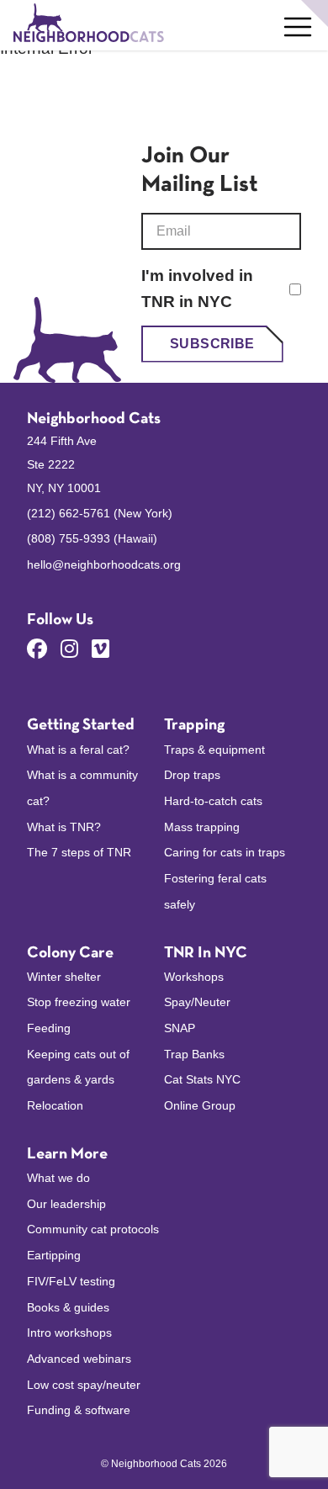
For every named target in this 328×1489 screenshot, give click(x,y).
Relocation (55, 1105)
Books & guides (68, 1307)
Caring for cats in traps (224, 852)
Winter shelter (64, 976)
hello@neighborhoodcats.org (104, 564)
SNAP (179, 1028)
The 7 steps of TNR (79, 852)
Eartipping (54, 1255)
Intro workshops (69, 1332)
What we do (58, 1177)
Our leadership (66, 1204)
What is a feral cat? (78, 749)
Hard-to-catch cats (213, 801)
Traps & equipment (214, 749)
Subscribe (212, 343)
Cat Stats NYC (202, 1079)
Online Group (199, 1105)
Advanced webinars (79, 1358)
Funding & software (78, 1410)
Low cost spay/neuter (83, 1384)
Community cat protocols (93, 1229)
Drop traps (192, 775)
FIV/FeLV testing (71, 1281)
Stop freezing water (78, 1002)
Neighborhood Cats (94, 419)
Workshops (194, 976)
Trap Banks (194, 1054)
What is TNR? (64, 827)
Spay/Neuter (197, 1002)
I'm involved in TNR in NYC (197, 288)
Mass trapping (202, 827)
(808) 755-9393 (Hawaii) (92, 538)
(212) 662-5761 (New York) (99, 513)
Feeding (49, 1028)
